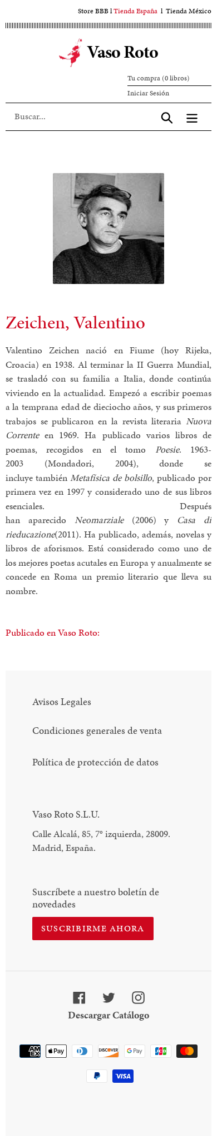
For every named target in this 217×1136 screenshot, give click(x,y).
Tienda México (188, 11)
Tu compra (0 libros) (158, 78)
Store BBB (93, 11)
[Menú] (192, 116)
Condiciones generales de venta (97, 730)
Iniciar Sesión (148, 93)
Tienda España (135, 11)
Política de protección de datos (95, 762)
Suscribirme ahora (93, 928)
